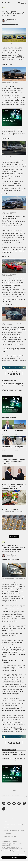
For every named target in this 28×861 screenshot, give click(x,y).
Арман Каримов (10, 554)
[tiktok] (19, 803)
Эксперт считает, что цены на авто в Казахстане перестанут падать (13, 759)
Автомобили (8, 559)
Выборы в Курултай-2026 (10, 836)
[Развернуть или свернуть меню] (25, 3)
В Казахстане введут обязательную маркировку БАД (12, 511)
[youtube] (14, 803)
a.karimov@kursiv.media (11, 556)
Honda (9, 24)
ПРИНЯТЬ (14, 857)
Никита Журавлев (11, 19)
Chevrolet (4, 24)
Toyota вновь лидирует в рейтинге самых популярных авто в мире (13, 389)
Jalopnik (19, 55)
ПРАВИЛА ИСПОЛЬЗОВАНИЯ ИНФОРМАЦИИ (14, 830)
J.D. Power (18, 92)
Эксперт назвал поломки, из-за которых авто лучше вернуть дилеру (14, 753)
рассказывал (18, 355)
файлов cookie (21, 854)
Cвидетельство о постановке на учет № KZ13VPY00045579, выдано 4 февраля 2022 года (12, 848)
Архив (5, 821)
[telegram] (9, 803)
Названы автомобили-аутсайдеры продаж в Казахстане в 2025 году (13, 384)
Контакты (6, 827)
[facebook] (3, 809)
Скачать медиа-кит (8, 833)
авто (17, 24)
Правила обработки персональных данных (15, 824)
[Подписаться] (25, 797)
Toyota (13, 24)
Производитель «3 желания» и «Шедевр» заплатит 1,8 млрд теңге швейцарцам (14, 486)
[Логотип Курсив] (6, 2)
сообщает (12, 598)
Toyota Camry (13, 161)
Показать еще (14, 536)
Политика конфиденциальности (12, 818)
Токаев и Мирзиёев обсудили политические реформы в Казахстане (13, 461)
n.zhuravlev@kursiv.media (11, 22)
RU (22, 2)
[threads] (24, 803)
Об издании (7, 815)
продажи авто (15, 559)
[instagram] (3, 803)
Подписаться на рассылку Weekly (11, 795)
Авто (3, 7)
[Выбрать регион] (19, 3)
